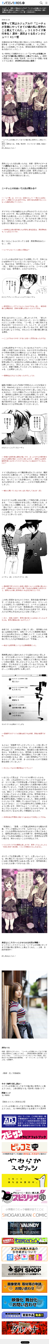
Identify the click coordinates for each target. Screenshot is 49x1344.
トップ (4, 8)
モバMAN (5, 54)
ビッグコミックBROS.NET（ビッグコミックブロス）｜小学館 (13, 3)
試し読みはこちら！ (9, 148)
